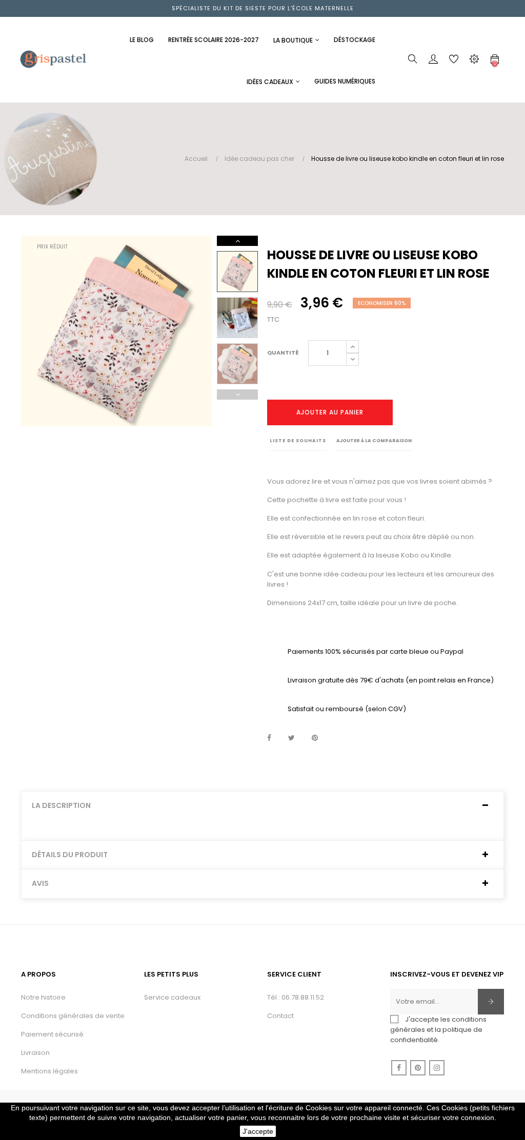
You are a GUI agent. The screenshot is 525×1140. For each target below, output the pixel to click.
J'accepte (258, 1131)
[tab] (262, 806)
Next (237, 241)
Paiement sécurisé (52, 1034)
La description (61, 806)
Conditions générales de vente (73, 1016)
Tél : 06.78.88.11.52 (295, 997)
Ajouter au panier (330, 412)
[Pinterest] (418, 1067)
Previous (237, 394)
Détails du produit (70, 855)
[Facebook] (399, 1067)
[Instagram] (436, 1067)
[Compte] (433, 60)
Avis (40, 883)
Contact (280, 1016)
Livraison (35, 1053)
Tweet (291, 738)
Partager (269, 738)
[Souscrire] (491, 1001)
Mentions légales (49, 1071)
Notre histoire (43, 997)
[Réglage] (474, 60)
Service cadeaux (172, 997)
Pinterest (315, 738)
